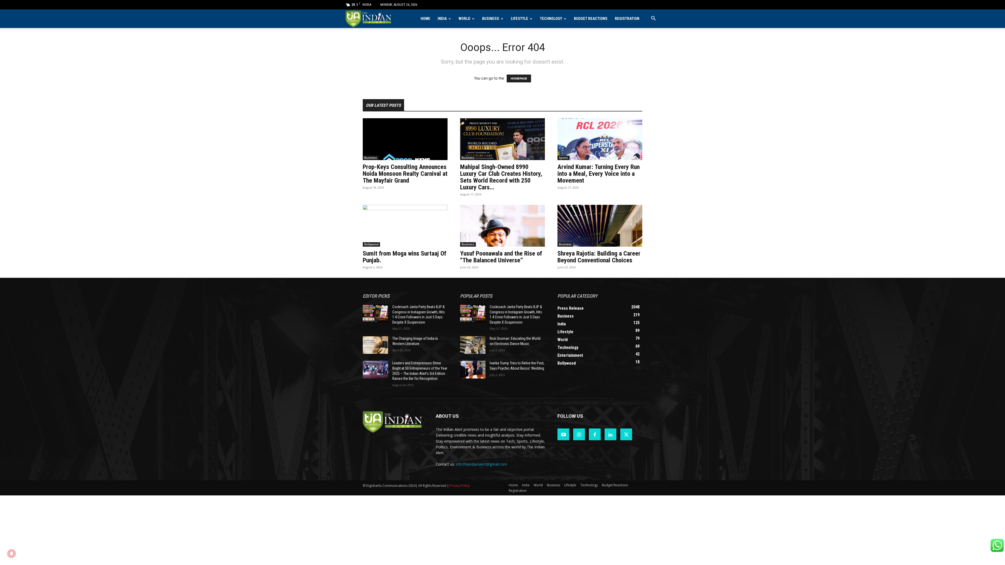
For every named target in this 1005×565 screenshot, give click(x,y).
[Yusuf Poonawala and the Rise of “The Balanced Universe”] (502, 226)
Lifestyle (519, 18)
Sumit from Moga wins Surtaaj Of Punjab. (404, 257)
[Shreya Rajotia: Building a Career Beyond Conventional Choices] (599, 226)
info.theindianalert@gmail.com (481, 464)
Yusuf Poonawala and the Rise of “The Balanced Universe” (501, 257)
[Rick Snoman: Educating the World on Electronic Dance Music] (472, 345)
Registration (627, 18)
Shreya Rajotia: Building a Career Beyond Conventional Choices (598, 257)
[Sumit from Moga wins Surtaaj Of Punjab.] (405, 226)
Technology (551, 18)
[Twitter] (626, 434)
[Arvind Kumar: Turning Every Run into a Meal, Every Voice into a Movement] (599, 139)
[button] (653, 18)
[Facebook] (595, 434)
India (442, 18)
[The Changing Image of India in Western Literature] (375, 345)
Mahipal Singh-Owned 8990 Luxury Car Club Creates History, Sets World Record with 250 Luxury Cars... (501, 177)
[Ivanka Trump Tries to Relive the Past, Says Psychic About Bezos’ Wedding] (472, 369)
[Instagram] (579, 434)
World (464, 18)
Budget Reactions (590, 18)
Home (425, 18)
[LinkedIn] (610, 434)
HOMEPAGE (519, 78)
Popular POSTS (476, 296)
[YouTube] (563, 434)
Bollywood (371, 244)
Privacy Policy (460, 485)
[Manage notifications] (11, 553)
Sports (563, 158)
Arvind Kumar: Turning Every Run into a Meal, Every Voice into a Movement (598, 173)
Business (490, 18)
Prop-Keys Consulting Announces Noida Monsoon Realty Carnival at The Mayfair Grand (405, 173)
